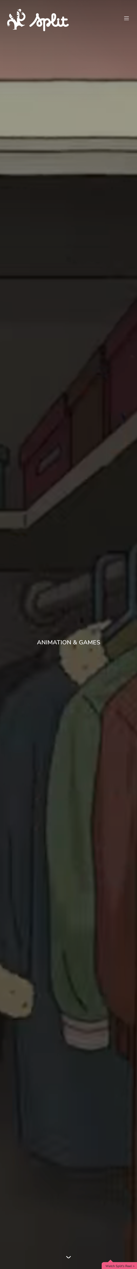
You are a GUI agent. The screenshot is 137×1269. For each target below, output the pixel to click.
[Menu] (126, 18)
